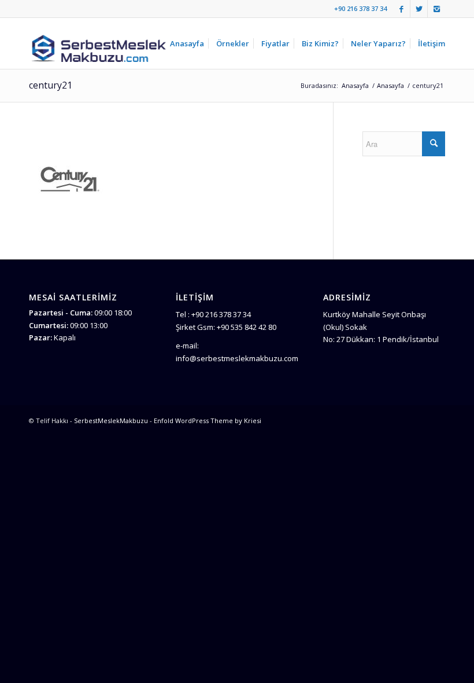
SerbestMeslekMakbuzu (111, 420)
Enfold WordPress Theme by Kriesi (207, 420)
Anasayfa (355, 85)
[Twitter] (418, 8)
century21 (50, 85)
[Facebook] (401, 8)
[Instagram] (436, 8)
